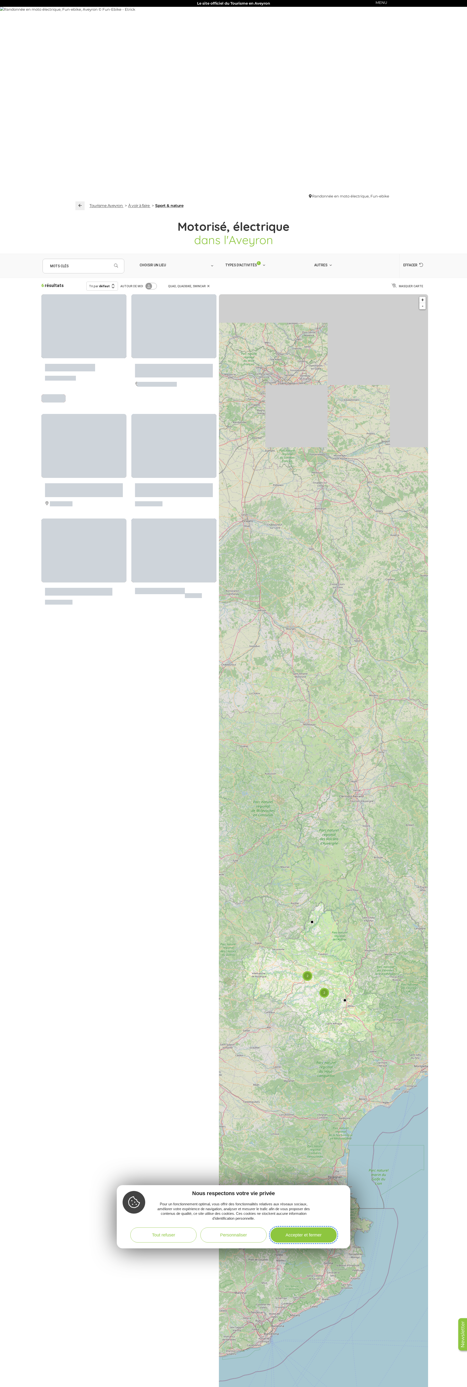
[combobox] (177, 265)
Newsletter (463, 1334)
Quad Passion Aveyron (70, 365)
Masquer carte (411, 286)
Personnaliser (233, 1234)
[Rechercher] (116, 266)
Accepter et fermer (304, 1234)
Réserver (53, 396)
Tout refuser (163, 1234)
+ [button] (422, 299)
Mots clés (59, 266)
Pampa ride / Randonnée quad (78, 583)
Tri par (99, 286)
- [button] (422, 306)
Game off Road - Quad (160, 583)
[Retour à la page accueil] (80, 205)
